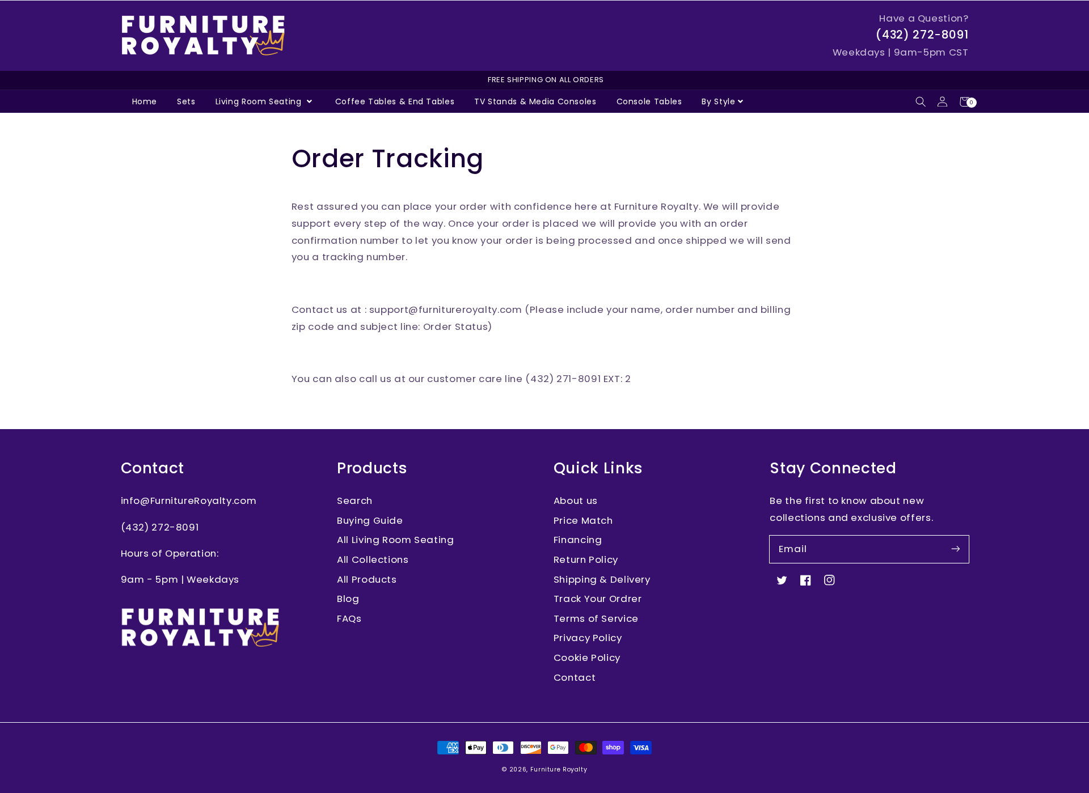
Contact (575, 677)
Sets (186, 101)
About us (576, 500)
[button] (921, 102)
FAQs (349, 618)
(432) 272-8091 (922, 35)
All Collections (372, 559)
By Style (718, 101)
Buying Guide (370, 520)
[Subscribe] (955, 549)
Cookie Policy (587, 657)
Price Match (583, 520)
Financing (578, 539)
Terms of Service (596, 618)
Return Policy (586, 559)
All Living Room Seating (395, 539)
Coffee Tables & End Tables (394, 101)
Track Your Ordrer (598, 598)
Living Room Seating (260, 101)
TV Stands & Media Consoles (535, 101)
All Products (367, 579)
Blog (348, 598)
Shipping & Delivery (602, 579)
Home (145, 101)
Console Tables (649, 101)
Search (355, 500)
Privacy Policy (588, 637)
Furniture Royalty (559, 769)
